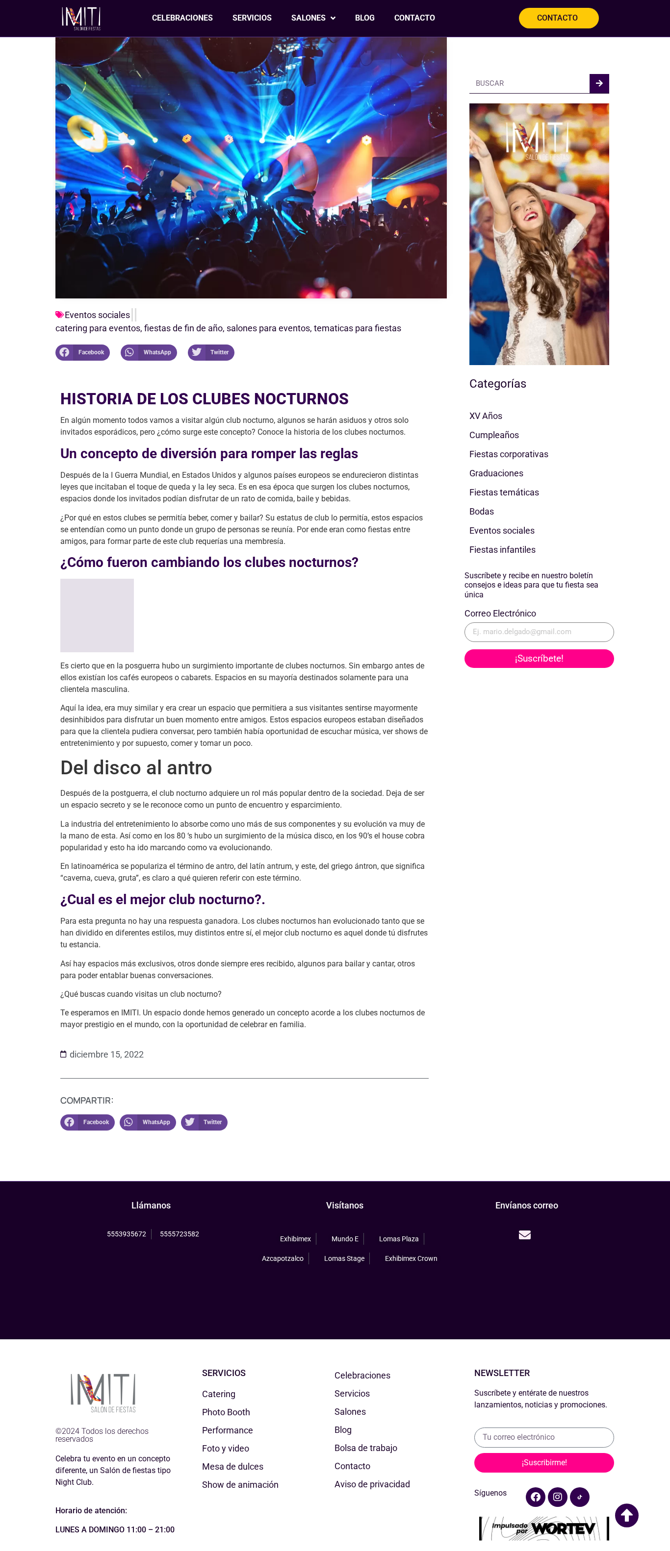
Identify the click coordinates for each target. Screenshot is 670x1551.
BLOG (365, 18)
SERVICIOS (252, 18)
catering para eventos (97, 328)
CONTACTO (414, 18)
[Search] (599, 83)
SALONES (308, 18)
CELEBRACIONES (182, 18)
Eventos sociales (97, 315)
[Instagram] (557, 1497)
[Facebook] (535, 1497)
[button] (82, 353)
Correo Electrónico (500, 613)
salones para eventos (268, 328)
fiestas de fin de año (183, 328)
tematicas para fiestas (357, 328)
